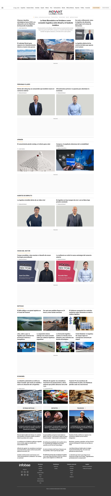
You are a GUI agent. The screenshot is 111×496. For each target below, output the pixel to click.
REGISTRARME (96, 7)
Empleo (55, 468)
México (47, 7)
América (40, 466)
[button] (2, 7)
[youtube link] (22, 475)
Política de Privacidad (87, 468)
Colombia (37, 7)
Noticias (36, 17)
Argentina (23, 7)
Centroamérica (57, 7)
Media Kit (71, 476)
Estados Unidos (30, 7)
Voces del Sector (62, 17)
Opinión (67, 17)
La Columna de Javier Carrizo (44, 17)
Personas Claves (54, 17)
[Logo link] (55, 12)
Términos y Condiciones (87, 466)
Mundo (63, 7)
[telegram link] (25, 475)
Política (82, 7)
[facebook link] (22, 472)
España (42, 7)
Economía (87, 7)
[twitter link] (25, 472)
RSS (40, 483)
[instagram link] (28, 472)
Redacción (56, 466)
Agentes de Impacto (74, 17)
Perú (51, 7)
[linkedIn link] (28, 475)
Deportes (77, 7)
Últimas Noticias (70, 7)
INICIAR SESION (105, 7)
